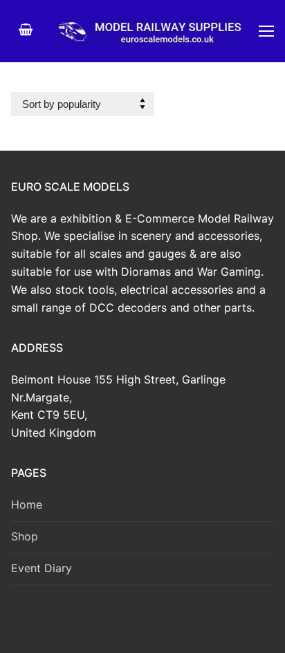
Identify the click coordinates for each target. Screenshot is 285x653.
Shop (24, 536)
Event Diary (41, 568)
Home (26, 504)
